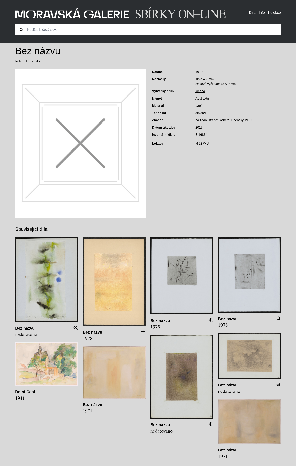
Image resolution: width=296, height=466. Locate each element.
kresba (200, 91)
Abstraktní (202, 98)
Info (262, 13)
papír (199, 105)
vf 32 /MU (202, 143)
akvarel (200, 113)
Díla (252, 13)
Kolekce (274, 13)
